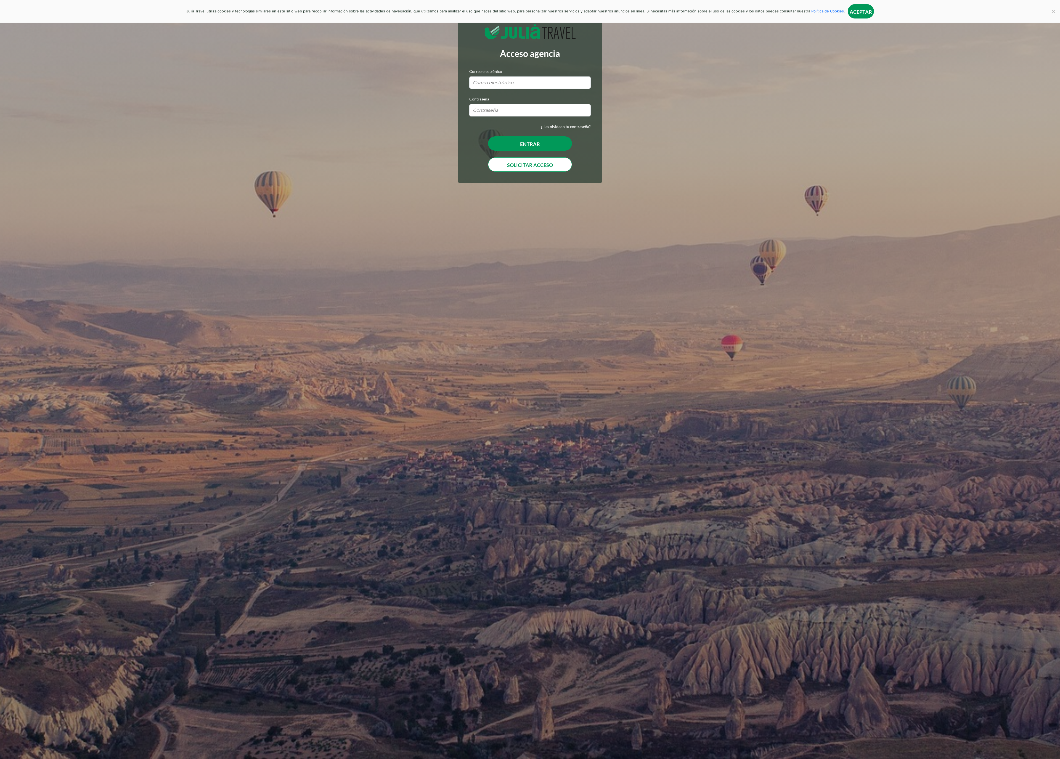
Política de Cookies (827, 11)
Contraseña (479, 99)
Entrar (530, 144)
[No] (1053, 11)
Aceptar (861, 12)
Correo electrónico (485, 71)
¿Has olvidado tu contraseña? (566, 126)
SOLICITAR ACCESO (530, 165)
